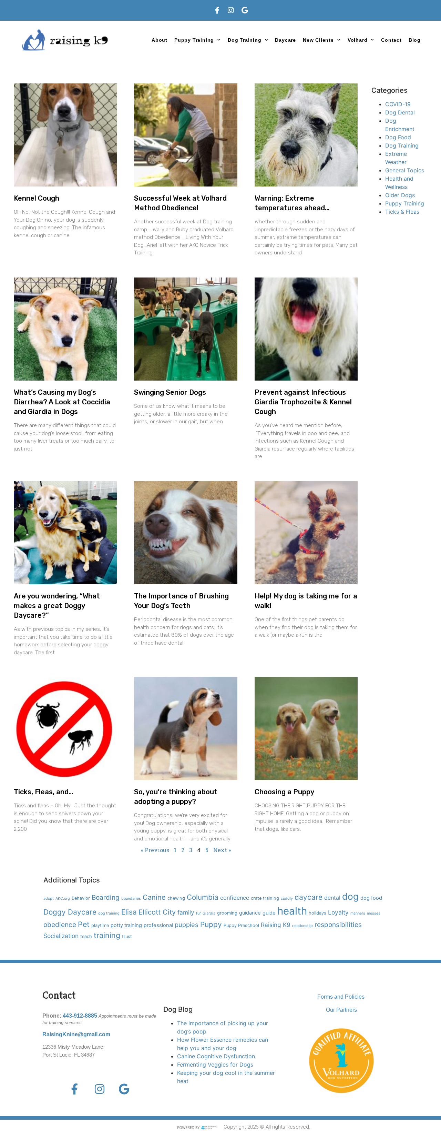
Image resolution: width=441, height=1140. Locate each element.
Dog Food (398, 137)
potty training (126, 925)
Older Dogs (400, 195)
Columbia (202, 897)
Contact (391, 40)
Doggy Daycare (69, 912)
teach (86, 936)
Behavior (81, 898)
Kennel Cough (36, 198)
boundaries (131, 898)
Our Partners (341, 1010)
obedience (59, 924)
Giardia (209, 913)
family (185, 912)
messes (373, 913)
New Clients (318, 40)
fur (198, 913)
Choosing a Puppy (284, 792)
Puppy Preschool (241, 925)
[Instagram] (231, 10)
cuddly (287, 898)
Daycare (285, 40)
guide (269, 913)
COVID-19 (398, 104)
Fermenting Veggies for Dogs (215, 1064)
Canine (154, 897)
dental (332, 897)
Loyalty (338, 912)
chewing (176, 898)
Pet (84, 924)
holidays (317, 913)
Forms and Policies (341, 997)
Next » (222, 850)
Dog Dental (400, 112)
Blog (415, 40)
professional (158, 925)
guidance (250, 913)
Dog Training (402, 145)
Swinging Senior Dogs (170, 392)
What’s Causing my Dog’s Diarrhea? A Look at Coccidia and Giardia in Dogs (62, 402)
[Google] (245, 10)
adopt (48, 898)
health (292, 911)
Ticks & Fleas (402, 211)
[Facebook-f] (217, 10)
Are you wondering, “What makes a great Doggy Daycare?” (57, 605)
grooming (227, 913)
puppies (186, 924)
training (107, 935)
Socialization (61, 935)
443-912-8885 (80, 1016)
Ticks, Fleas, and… (43, 792)
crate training (265, 898)
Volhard (358, 40)
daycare (308, 897)
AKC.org (62, 898)
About (159, 40)
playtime (100, 925)
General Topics (404, 170)
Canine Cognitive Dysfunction (216, 1056)
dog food (371, 898)
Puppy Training (194, 40)
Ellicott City (157, 912)
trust (127, 936)
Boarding (106, 897)
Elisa (129, 912)
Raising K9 (275, 924)
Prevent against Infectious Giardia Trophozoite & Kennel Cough (303, 402)
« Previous (155, 850)
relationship (302, 926)
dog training (109, 913)
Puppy (211, 924)
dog (350, 896)
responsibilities (338, 924)
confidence (234, 897)
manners (357, 913)
